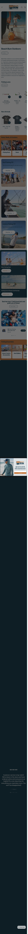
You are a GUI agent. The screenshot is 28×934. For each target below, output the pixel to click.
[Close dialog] (26, 458)
